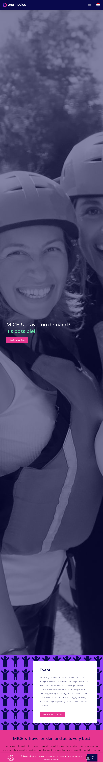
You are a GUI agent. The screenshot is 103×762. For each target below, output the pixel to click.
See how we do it (17, 340)
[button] (89, 5)
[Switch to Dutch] (98, 4)
